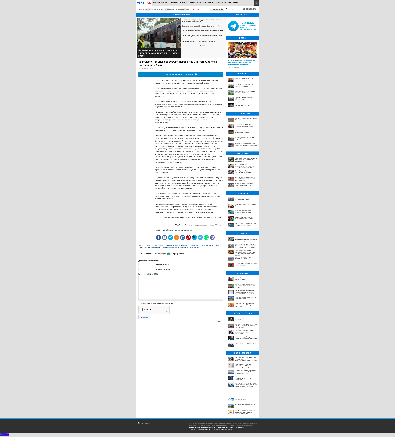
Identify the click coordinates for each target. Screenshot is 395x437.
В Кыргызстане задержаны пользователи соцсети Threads (244, 125)
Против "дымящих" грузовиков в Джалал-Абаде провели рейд (203, 30)
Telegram (255, 9)
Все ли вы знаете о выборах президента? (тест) (243, 398)
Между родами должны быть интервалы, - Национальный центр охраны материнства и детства (245, 365)
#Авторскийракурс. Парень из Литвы (245, 343)
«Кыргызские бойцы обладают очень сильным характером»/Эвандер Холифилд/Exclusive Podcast (242, 62)
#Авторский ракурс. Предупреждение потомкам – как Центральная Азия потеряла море (246, 326)
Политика (164, 3)
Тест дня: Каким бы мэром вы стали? (245, 404)
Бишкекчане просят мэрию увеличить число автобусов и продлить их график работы (158, 53)
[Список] (155, 274)
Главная (156, 3)
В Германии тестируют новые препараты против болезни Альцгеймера (243, 378)
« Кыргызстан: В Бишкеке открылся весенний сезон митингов (184, 245)
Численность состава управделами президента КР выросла (245, 104)
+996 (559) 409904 (177, 254)
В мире (223, 3)
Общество (207, 3)
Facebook (247, 9)
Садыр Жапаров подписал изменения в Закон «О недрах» (246, 264)
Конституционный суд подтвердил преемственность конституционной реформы (245, 286)
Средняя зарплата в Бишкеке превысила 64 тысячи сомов (243, 211)
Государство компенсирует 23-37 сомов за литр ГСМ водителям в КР (245, 217)
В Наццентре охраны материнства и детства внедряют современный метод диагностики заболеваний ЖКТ (246, 385)
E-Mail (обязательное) (163, 269)
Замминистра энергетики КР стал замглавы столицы (244, 79)
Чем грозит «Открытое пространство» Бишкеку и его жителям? (246, 297)
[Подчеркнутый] (145, 274)
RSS (256, 3)
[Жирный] (139, 274)
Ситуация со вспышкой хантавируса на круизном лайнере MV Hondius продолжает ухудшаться (245, 372)
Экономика (174, 3)
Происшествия (195, 3)
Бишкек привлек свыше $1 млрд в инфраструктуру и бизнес (202, 26)
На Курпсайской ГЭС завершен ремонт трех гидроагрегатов (244, 184)
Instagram (252, 9)
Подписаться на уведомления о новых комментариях (157, 303)
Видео (161, 9)
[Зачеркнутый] (147, 274)
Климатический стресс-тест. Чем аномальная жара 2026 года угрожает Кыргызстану (246, 305)
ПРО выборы (233, 3)
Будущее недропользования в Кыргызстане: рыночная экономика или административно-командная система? (245, 253)
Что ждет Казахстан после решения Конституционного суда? (245, 278)
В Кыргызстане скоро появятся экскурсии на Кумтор (244, 258)
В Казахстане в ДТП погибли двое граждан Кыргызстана (244, 138)
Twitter (244, 9)
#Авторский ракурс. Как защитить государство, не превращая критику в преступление (246, 332)
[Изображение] (150, 274)
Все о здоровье (183, 9)
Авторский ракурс (151, 9)
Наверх (220, 322)
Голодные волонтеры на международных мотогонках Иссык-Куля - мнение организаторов (245, 166)
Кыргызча (195, 9)
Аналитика (184, 3)
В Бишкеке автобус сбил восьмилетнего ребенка (242, 131)
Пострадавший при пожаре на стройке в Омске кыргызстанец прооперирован (246, 144)
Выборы (141, 9)
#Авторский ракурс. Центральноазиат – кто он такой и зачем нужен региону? (246, 337)
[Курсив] (142, 274)
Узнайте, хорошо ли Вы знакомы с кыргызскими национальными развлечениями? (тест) (245, 412)
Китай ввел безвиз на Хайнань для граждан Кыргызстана (245, 91)
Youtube (250, 9)
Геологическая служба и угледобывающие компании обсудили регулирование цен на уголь (246, 239)
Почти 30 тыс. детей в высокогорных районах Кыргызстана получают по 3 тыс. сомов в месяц (202, 36)
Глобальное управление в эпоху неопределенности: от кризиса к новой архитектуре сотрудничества (245, 292)
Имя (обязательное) (162, 264)
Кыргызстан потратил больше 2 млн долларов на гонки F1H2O (245, 224)
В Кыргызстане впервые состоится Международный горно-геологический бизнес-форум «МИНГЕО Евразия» (246, 246)
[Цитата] (152, 274)
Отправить (144, 317)
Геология (216, 3)
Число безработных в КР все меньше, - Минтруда (198, 41)
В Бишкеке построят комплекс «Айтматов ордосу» (243, 98)
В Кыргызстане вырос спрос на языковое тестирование (244, 85)
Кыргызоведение (171, 9)
